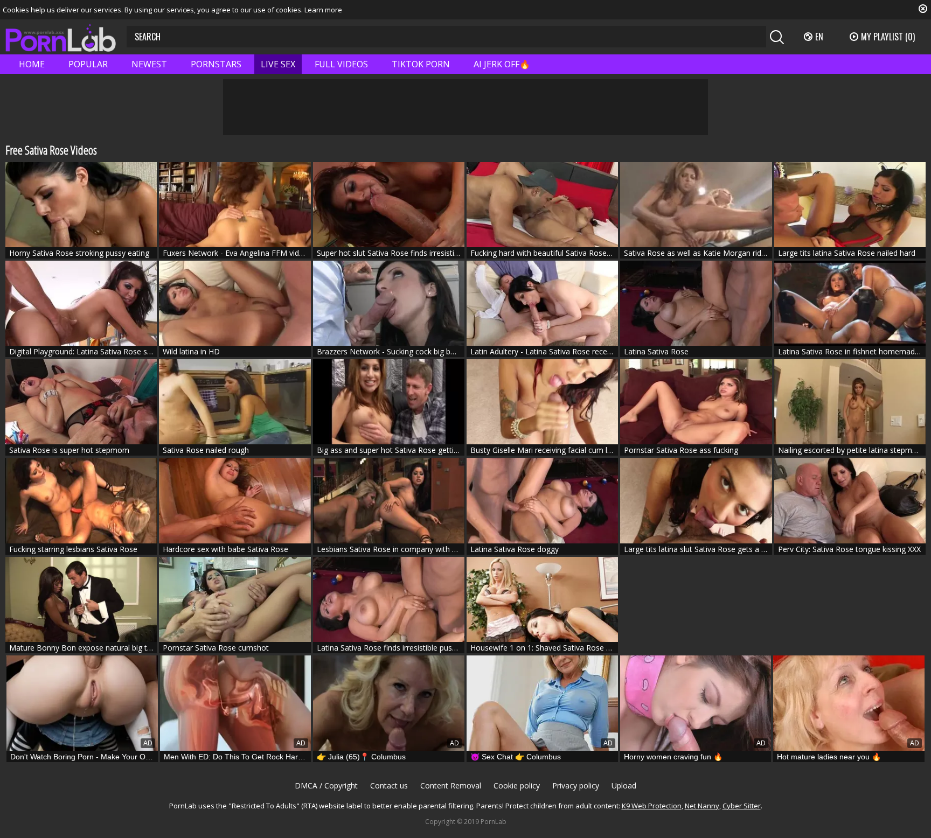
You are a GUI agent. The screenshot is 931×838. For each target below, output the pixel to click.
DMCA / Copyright (326, 785)
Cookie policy (517, 785)
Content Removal (450, 785)
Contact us (389, 785)
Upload (624, 785)
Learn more (323, 10)
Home (32, 64)
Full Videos (341, 64)
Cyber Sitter (741, 806)
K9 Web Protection (652, 806)
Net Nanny (702, 806)
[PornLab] (60, 37)
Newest (149, 64)
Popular (88, 64)
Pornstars (216, 64)
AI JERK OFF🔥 (502, 64)
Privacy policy (575, 785)
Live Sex (278, 64)
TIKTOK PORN (421, 64)
